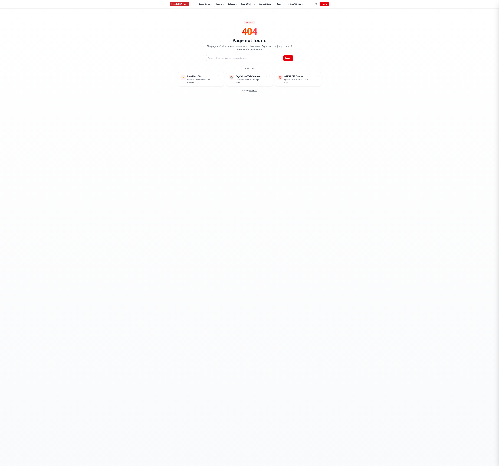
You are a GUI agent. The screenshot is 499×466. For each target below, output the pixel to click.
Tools (279, 4)
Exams (219, 4)
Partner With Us (294, 4)
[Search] (316, 4)
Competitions (265, 4)
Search (288, 58)
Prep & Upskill (247, 4)
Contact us (253, 90)
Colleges (231, 4)
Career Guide (204, 4)
